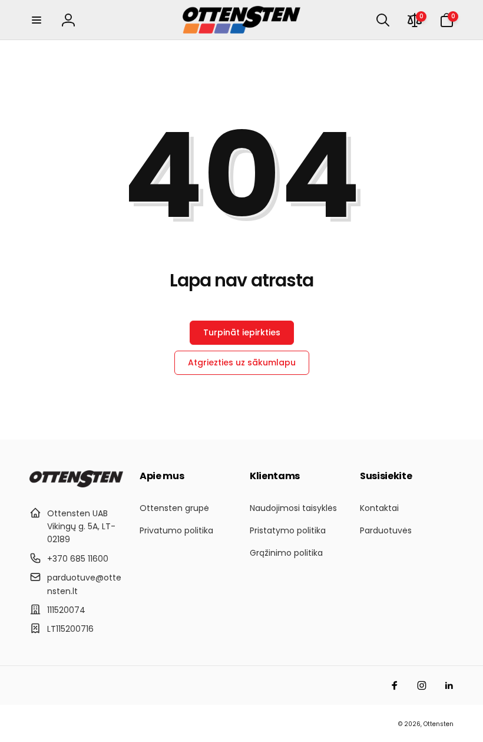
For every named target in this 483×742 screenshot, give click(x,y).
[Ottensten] (76, 484)
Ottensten (439, 724)
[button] (36, 20)
